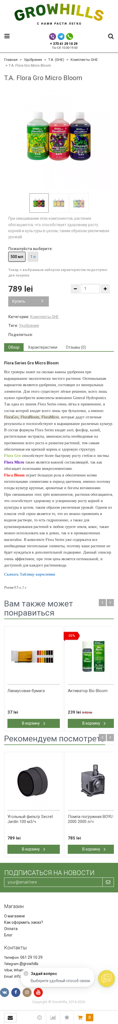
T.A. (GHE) (56, 60)
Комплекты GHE (84, 60)
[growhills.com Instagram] (27, 992)
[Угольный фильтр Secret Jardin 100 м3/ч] (33, 781)
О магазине (14, 916)
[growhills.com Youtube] (38, 992)
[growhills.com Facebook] (15, 992)
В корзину (31, 723)
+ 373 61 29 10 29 (63, 44)
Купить (18, 301)
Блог (8, 935)
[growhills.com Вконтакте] (4, 992)
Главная (11, 60)
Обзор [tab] (13, 347)
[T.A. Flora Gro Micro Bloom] (59, 138)
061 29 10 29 (31, 957)
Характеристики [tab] (42, 347)
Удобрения (33, 60)
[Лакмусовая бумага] (33, 655)
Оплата (11, 929)
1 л (33, 256)
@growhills (28, 963)
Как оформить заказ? (23, 922)
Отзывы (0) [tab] (76, 347)
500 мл (16, 256)
